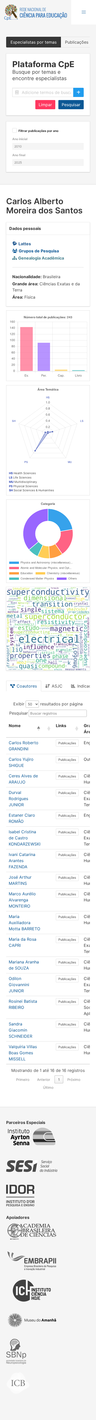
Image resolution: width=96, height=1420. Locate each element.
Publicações (67, 743)
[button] (83, 12)
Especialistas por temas (33, 42)
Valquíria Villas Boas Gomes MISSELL (23, 1052)
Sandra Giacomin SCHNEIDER (20, 1030)
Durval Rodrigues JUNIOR (18, 798)
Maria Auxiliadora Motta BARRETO (24, 922)
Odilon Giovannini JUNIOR (19, 984)
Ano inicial (19, 139)
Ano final (18, 155)
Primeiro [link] (22, 1080)
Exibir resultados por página (48, 703)
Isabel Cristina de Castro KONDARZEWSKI (24, 838)
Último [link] (48, 1087)
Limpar (45, 104)
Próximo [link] (73, 1080)
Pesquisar (71, 104)
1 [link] (59, 1080)
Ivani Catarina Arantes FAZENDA (22, 860)
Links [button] (61, 725)
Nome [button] (15, 725)
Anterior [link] (43, 1080)
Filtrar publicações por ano (38, 131)
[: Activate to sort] (48, 729)
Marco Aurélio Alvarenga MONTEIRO (22, 900)
